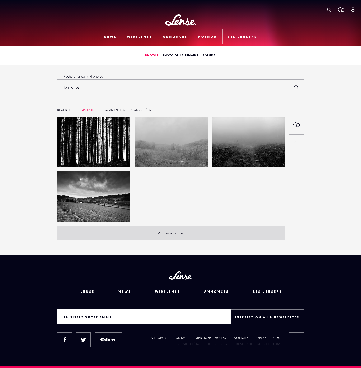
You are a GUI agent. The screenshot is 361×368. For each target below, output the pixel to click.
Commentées (114, 109)
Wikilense (139, 36)
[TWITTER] (83, 339)
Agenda (207, 36)
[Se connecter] (353, 9)
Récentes (64, 109)
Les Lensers (242, 36)
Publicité (241, 337)
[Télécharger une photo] (341, 9)
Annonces (175, 36)
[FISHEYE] (108, 339)
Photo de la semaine (180, 55)
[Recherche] (329, 9)
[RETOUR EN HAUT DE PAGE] (296, 141)
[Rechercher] (296, 86)
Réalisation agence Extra (258, 344)
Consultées (141, 109)
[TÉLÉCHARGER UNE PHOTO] (296, 124)
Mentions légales (210, 337)
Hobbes (67, 159)
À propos (158, 337)
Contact (181, 337)
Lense (88, 291)
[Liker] (121, 128)
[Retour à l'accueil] (180, 20)
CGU (276, 337)
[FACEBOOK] (64, 339)
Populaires (88, 109)
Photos (151, 55)
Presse (260, 337)
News (110, 36)
